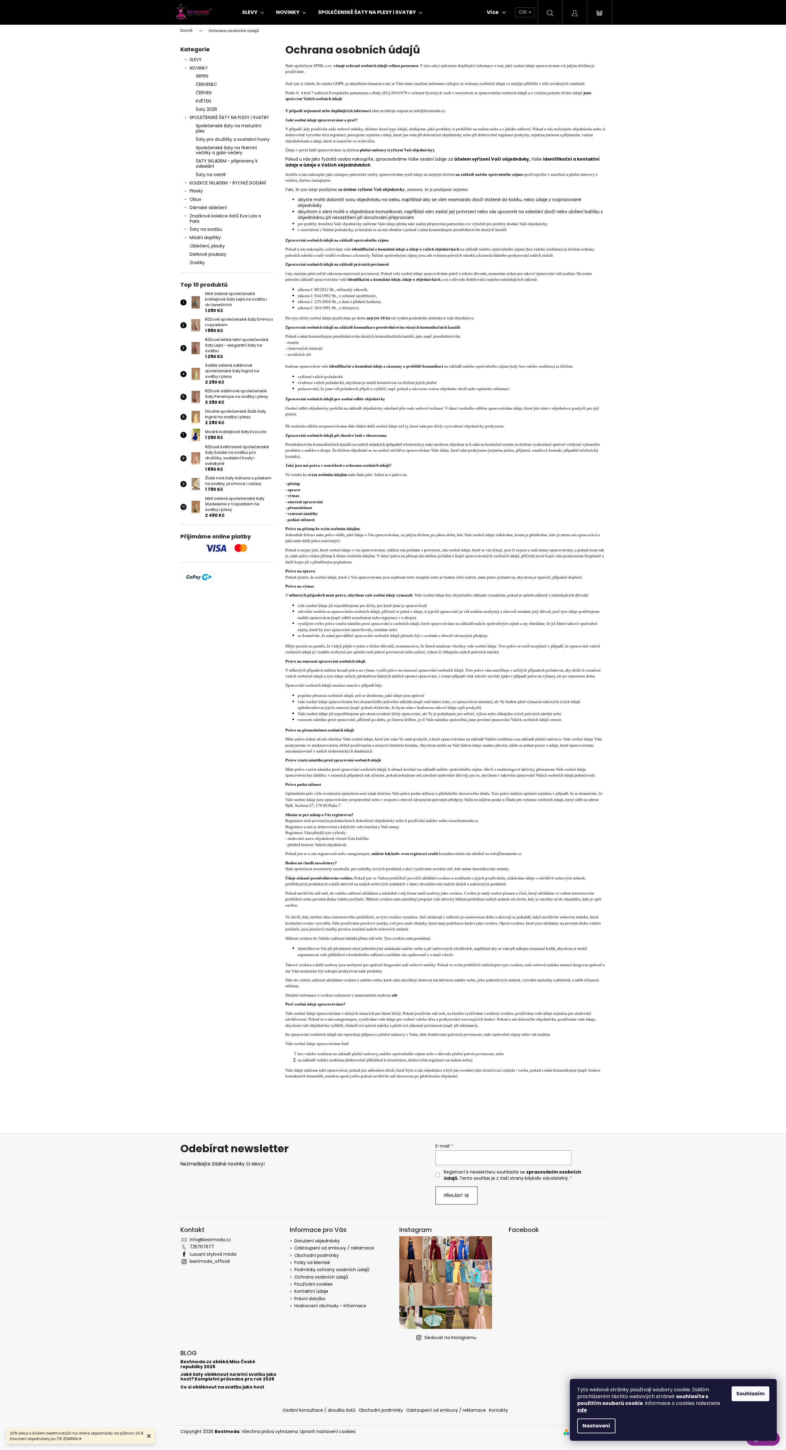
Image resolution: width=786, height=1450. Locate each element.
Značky (197, 262)
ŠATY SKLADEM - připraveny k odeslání (227, 163)
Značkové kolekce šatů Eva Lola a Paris (225, 218)
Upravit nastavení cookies (327, 1431)
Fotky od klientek (312, 1262)
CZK (523, 12)
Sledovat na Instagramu (450, 1337)
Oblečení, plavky (207, 246)
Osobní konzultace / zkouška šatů (319, 1410)
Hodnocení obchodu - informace (330, 1306)
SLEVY (196, 60)
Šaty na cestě (211, 174)
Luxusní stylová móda (213, 1254)
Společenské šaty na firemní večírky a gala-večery (226, 150)
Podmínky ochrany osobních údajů (331, 1270)
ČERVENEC (206, 84)
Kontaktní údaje (311, 1291)
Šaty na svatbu (206, 229)
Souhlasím (750, 1393)
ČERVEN (204, 93)
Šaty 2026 (206, 109)
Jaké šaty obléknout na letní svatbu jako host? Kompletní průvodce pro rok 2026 (228, 1377)
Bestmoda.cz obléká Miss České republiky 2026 (217, 1364)
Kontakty (498, 1410)
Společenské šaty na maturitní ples (229, 128)
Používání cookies (313, 1284)
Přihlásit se (456, 1195)
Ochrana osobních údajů (321, 1277)
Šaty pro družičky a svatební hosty (233, 139)
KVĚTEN (203, 101)
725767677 (202, 1247)
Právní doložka (309, 1299)
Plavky (196, 191)
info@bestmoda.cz (429, 110)
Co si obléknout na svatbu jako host (222, 1387)
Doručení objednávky (317, 1241)
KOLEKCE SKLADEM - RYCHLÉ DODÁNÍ (228, 183)
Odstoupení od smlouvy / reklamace (334, 1248)
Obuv (195, 199)
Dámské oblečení (208, 207)
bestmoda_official (210, 1261)
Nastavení (596, 1425)
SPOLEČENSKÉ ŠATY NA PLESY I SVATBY (229, 117)
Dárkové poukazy (208, 254)
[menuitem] (253, 12)
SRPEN (202, 76)
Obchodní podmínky (316, 1255)
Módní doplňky (205, 237)
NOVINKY (199, 68)
